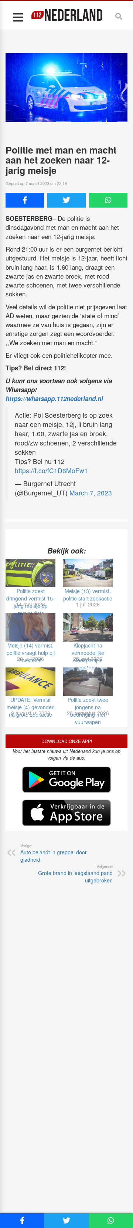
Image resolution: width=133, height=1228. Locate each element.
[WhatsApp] (108, 200)
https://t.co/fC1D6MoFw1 (51, 470)
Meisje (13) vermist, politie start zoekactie (87, 594)
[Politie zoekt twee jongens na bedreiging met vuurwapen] (88, 681)
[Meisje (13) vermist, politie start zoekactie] (88, 573)
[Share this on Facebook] (25, 200)
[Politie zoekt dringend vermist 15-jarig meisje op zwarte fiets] (30, 573)
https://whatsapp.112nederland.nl (54, 398)
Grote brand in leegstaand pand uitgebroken (75, 873)
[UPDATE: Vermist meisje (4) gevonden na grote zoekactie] (30, 681)
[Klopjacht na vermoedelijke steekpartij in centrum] (88, 627)
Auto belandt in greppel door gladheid (53, 852)
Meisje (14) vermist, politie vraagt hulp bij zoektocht (31, 653)
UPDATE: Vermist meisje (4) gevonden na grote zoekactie (31, 707)
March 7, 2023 (90, 492)
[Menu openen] (18, 17)
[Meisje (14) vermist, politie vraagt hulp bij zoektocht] (30, 627)
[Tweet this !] (66, 200)
